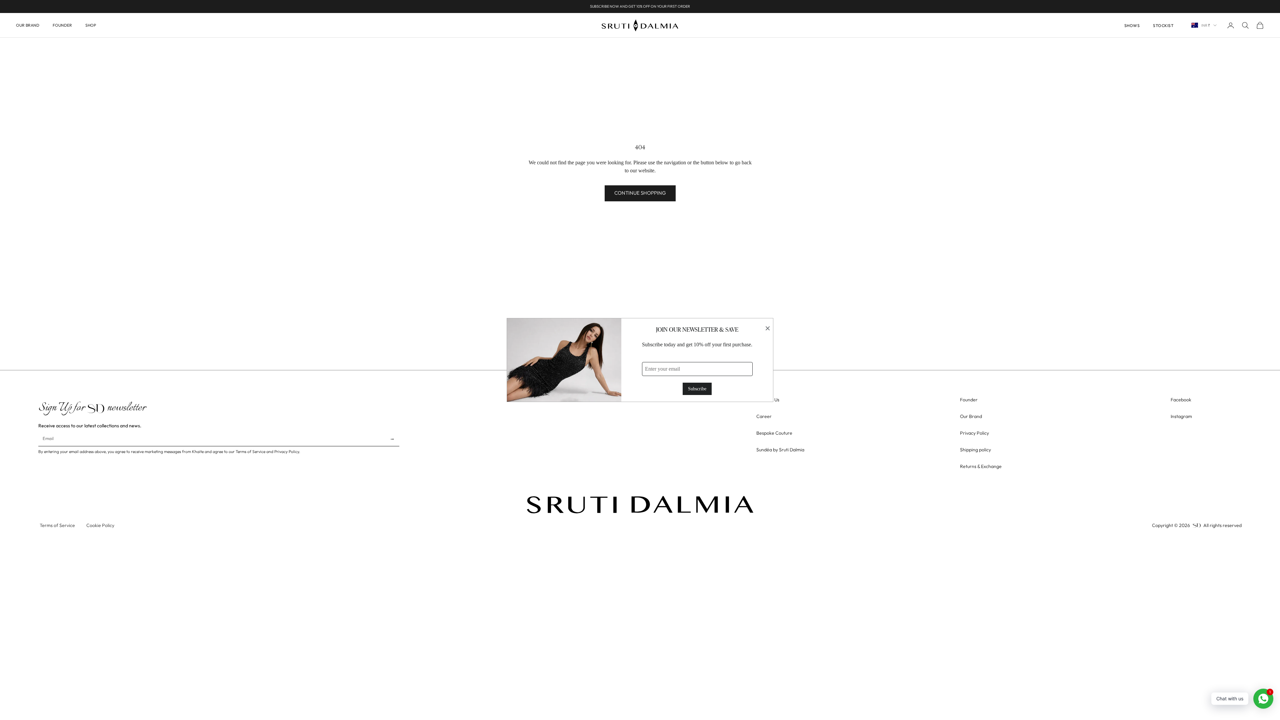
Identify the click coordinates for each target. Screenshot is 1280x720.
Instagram (1181, 416)
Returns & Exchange (981, 466)
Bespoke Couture (774, 433)
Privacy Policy (974, 433)
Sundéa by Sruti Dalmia (780, 450)
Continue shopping (640, 193)
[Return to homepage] (640, 504)
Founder (62, 25)
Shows (1132, 25)
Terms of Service (57, 525)
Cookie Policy (100, 525)
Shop (90, 25)
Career (764, 416)
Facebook (1181, 400)
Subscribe (697, 388)
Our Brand (27, 25)
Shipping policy (975, 450)
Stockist (1163, 25)
